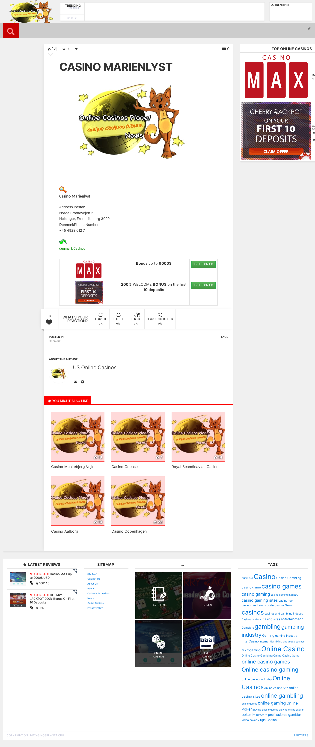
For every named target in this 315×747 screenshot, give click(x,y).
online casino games (266, 662)
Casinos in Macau (252, 619)
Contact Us (93, 578)
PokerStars (259, 715)
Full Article (16, 134)
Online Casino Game (286, 655)
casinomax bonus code (258, 605)
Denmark (55, 341)
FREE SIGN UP (203, 264)
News (90, 598)
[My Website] (83, 382)
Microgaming (251, 650)
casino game (251, 587)
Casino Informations (98, 593)
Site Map (92, 574)
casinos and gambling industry (283, 613)
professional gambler (284, 715)
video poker (249, 720)
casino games (282, 586)
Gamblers (248, 627)
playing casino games (265, 709)
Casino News (283, 605)
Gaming (268, 635)
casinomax (286, 600)
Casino (265, 577)
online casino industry (257, 679)
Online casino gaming (270, 669)
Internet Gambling (270, 641)
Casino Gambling (288, 578)
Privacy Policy (95, 607)
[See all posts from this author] (59, 373)
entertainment (292, 619)
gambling (268, 626)
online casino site (276, 688)
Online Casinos (95, 603)
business (247, 578)
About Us (92, 583)
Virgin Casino (267, 720)
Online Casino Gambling (257, 655)
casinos (253, 612)
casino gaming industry (284, 594)
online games (249, 703)
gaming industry (286, 635)
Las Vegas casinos (294, 641)
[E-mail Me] (76, 382)
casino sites (271, 619)
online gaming (272, 702)
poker (246, 714)
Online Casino (283, 649)
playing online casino (291, 709)
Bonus (90, 588)
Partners (301, 735)
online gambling (282, 695)
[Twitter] (309, 28)
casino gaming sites (260, 600)
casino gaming (256, 594)
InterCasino (250, 641)
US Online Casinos (94, 367)
